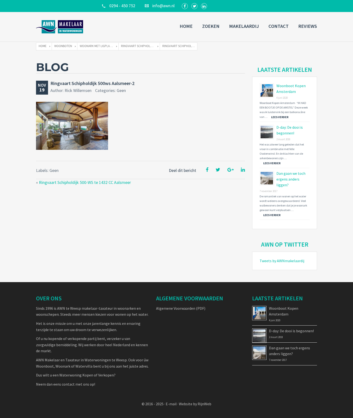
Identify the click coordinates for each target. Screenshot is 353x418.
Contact (278, 26)
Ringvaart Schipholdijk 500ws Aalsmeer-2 (92, 83)
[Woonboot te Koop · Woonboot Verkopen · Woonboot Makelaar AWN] (60, 26)
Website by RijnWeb (195, 403)
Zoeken (210, 26)
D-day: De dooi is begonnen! (291, 330)
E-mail (171, 403)
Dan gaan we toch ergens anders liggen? (290, 179)
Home (186, 26)
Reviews (307, 26)
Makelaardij (244, 26)
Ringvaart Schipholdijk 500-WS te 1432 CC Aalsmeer (85, 182)
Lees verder (279, 117)
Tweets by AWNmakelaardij (282, 260)
